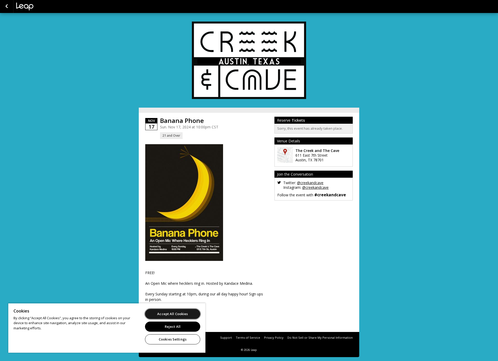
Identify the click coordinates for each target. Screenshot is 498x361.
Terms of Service (248, 337)
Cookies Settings (172, 339)
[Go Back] (6, 6)
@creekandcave (310, 182)
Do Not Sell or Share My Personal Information (320, 337)
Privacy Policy (273, 337)
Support (226, 337)
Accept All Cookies (172, 313)
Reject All (173, 326)
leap (42, 6)
